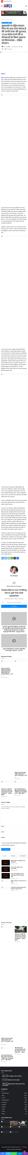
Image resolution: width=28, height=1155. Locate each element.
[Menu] (2, 6)
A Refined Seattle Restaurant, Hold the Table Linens (18, 888)
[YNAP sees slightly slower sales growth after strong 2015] (6, 876)
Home (4, 19)
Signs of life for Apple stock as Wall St (18, 861)
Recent (13, 856)
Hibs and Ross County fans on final (18, 881)
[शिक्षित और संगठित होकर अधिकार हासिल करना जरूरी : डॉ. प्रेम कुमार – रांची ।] (21, 715)
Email (3, 831)
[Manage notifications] (24, 1152)
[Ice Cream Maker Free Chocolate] (6, 869)
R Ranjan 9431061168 (17, 1149)
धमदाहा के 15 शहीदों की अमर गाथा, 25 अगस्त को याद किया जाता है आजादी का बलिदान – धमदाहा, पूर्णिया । (6, 791)
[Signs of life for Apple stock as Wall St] (6, 862)
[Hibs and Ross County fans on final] (6, 883)
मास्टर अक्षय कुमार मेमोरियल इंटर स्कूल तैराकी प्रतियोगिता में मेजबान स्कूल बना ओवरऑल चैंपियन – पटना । (7, 672)
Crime (3, 1097)
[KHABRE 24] (8, 6)
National (4, 1104)
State (10, 22)
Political (4, 1106)
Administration (9, 19)
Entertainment (5, 1100)
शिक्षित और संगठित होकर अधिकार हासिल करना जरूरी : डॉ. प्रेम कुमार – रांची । (21, 775)
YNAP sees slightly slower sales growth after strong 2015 (17, 875)
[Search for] (26, 6)
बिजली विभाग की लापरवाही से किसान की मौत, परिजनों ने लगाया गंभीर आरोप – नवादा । (20, 1050)
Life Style (4, 1102)
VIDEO (3, 1111)
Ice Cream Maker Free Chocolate (16, 867)
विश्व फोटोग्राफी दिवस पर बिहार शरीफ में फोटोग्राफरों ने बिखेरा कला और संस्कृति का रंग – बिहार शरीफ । (21, 791)
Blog (3, 1095)
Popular (4, 856)
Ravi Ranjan (6, 46)
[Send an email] (9, 46)
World (3, 1113)
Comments (23, 856)
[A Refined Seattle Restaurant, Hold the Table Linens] (6, 889)
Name (3, 826)
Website (3, 837)
